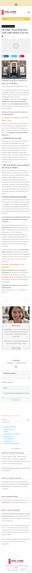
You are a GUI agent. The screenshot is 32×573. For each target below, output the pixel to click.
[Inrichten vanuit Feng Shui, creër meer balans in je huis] (16, 45)
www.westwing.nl (7, 99)
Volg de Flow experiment (11, 443)
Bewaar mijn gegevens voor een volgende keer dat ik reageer (17, 397)
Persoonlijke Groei (9, 441)
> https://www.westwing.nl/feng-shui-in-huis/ (15, 86)
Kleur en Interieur (9, 439)
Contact (22, 570)
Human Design (8, 436)
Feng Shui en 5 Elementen (8, 26)
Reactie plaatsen (16, 400)
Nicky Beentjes (12, 36)
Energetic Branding (9, 427)
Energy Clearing (8, 429)
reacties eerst (20, 363)
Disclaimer (7, 569)
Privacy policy (15, 569)
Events (6, 431)
